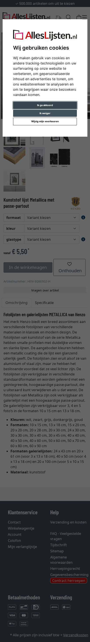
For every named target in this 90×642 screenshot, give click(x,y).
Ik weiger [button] (45, 113)
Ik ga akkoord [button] (45, 105)
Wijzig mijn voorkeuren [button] (45, 121)
